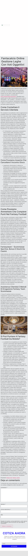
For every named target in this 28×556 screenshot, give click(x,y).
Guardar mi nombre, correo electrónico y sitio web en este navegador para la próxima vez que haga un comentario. (14, 522)
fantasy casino (16, 477)
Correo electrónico (6, 509)
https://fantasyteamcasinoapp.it (8, 96)
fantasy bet (9, 477)
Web (2, 514)
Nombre (3, 504)
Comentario (4, 487)
